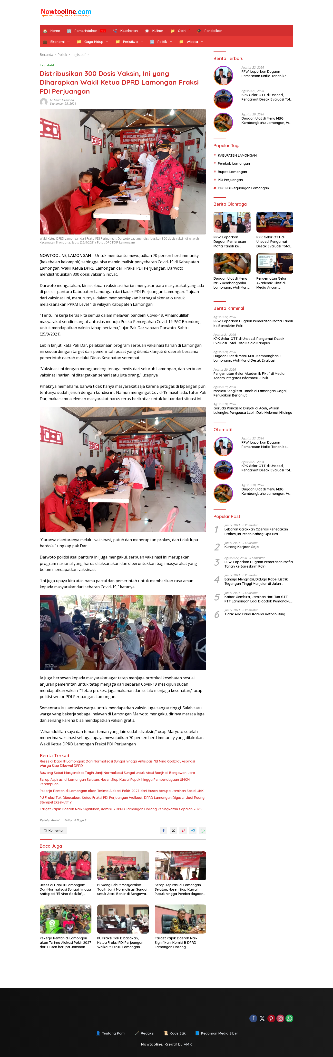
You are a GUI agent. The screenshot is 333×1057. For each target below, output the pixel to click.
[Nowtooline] (66, 13)
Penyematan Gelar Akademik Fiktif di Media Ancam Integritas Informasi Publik (272, 283)
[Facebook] (253, 1019)
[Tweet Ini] (173, 830)
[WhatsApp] (289, 1019)
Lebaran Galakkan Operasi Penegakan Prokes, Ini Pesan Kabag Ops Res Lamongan (256, 531)
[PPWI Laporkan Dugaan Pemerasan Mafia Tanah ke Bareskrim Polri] (223, 75)
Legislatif (47, 65)
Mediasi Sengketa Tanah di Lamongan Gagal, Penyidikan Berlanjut (250, 393)
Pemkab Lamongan (234, 163)
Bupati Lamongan (232, 172)
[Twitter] (262, 1019)
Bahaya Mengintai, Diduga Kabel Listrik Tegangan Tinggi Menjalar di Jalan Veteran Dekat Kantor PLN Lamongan (256, 581)
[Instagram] (280, 1019)
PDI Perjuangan (230, 180)
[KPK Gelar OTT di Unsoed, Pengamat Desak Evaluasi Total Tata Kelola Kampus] (223, 99)
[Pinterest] (271, 1019)
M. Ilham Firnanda (62, 100)
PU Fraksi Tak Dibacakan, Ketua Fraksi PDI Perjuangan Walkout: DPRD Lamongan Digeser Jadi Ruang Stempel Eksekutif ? (122, 799)
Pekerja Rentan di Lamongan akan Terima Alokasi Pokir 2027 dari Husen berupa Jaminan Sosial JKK (122, 791)
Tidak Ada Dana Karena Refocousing (255, 614)
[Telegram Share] (192, 830)
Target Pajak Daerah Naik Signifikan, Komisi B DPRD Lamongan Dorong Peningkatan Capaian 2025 (121, 809)
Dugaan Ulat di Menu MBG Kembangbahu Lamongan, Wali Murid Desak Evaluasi (267, 120)
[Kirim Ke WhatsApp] (202, 830)
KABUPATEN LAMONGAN (237, 155)
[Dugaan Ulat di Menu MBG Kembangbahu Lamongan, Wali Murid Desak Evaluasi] (223, 122)
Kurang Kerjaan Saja (242, 547)
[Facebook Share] (163, 830)
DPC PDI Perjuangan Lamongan (243, 188)
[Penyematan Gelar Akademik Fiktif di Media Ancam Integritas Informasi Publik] (274, 263)
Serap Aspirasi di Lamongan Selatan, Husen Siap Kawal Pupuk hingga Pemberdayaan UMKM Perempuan (115, 781)
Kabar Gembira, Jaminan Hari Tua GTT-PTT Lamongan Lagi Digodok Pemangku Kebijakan (257, 598)
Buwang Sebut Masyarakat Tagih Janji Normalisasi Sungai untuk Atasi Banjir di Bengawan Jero (117, 773)
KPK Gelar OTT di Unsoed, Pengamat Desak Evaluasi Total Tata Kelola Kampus (267, 97)
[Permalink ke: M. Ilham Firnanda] (45, 102)
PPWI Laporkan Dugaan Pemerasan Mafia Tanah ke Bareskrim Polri (264, 73)
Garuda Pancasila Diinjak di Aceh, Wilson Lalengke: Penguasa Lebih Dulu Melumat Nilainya (253, 410)
